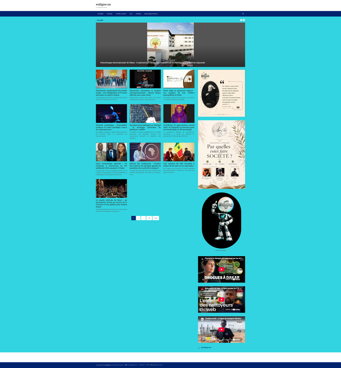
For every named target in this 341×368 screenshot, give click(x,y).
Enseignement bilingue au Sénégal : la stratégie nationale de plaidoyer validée (145, 127)
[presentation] (241, 20)
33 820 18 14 (142, 365)
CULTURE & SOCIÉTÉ (121, 14)
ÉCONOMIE (100, 14)
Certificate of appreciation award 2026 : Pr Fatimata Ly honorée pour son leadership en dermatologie (178, 127)
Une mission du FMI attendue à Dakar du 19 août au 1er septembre (178, 165)
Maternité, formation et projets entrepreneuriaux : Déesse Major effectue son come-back (145, 93)
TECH (131, 14)
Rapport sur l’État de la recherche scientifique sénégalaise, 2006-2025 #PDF (135, 63)
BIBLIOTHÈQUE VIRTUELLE (151, 14)
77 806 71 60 (148, 365)
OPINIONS (138, 14)
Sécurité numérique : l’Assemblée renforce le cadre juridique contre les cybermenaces (111, 127)
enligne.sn (103, 4)
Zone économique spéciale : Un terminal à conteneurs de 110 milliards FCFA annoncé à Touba (111, 166)
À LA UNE (100, 20)
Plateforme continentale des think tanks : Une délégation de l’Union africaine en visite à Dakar (111, 93)
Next (155, 218)
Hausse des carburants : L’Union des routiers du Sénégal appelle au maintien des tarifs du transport (145, 166)
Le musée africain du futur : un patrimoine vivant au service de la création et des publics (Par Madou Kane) (111, 203)
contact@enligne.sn (131, 365)
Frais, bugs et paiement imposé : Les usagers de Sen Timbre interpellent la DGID (178, 93)
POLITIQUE (109, 14)
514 (149, 218)
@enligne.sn (206, 347)
